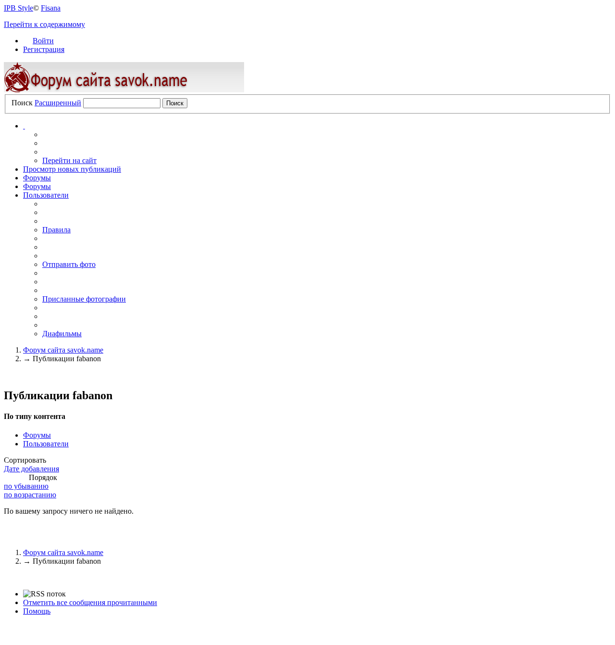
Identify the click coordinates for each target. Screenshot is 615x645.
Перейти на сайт (69, 160)
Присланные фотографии (84, 299)
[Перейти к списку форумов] (124, 90)
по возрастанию (30, 495)
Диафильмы (62, 333)
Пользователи (46, 195)
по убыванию (26, 486)
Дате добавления (31, 469)
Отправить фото (69, 264)
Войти (43, 41)
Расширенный (58, 103)
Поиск (22, 103)
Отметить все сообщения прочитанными (90, 602)
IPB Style (18, 8)
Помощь (36, 611)
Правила (56, 230)
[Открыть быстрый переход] (24, 126)
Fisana (51, 8)
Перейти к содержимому (44, 24)
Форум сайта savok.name (63, 552)
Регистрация (43, 49)
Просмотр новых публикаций (72, 169)
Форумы (37, 178)
